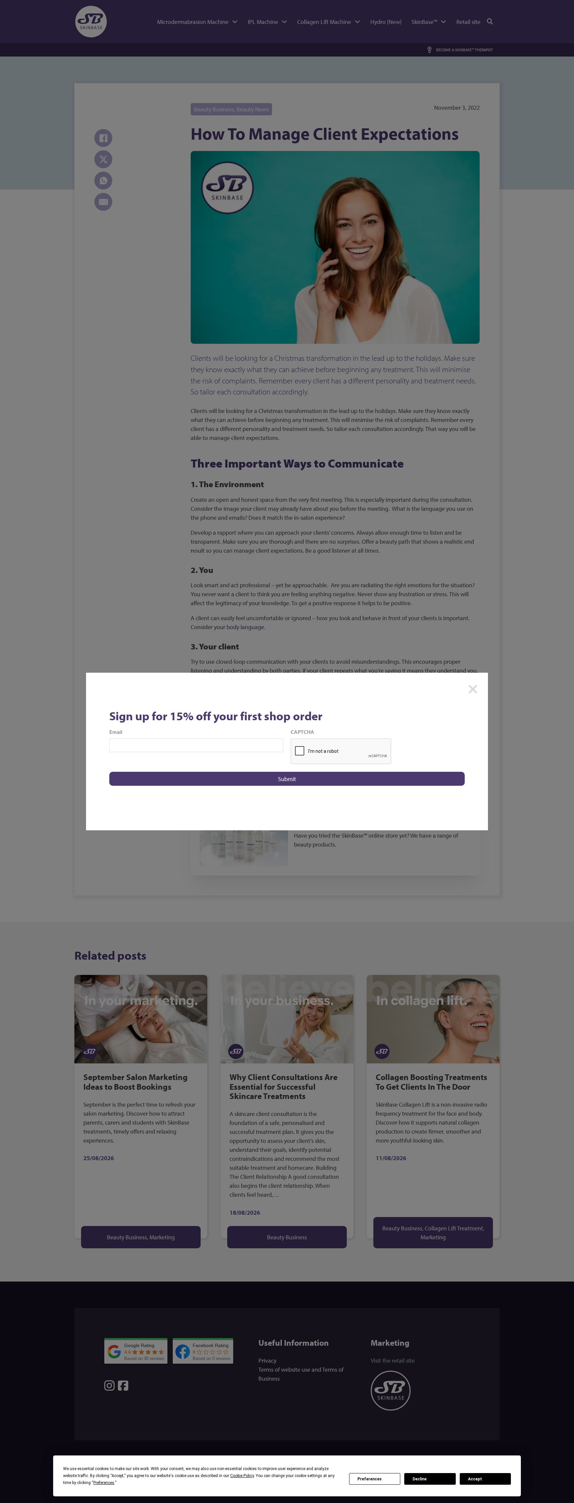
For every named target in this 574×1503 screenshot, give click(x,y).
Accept (475, 1479)
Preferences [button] (103, 1482)
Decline (420, 1479)
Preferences (369, 1479)
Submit (287, 779)
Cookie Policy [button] (242, 1475)
